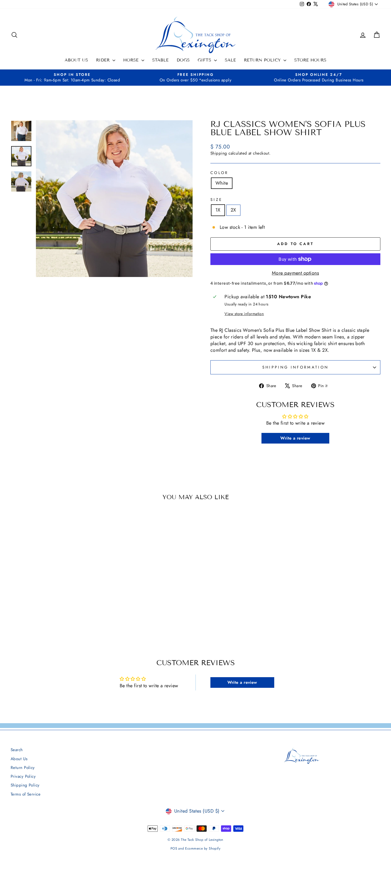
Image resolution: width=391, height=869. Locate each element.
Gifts (205, 60)
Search (17, 750)
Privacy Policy (23, 776)
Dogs (183, 60)
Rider (103, 60)
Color (219, 172)
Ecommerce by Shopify (203, 848)
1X (218, 209)
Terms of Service (25, 794)
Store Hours (310, 60)
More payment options (295, 273)
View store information (244, 313)
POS (173, 848)
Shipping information (295, 367)
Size (216, 199)
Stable (160, 60)
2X (233, 209)
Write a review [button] (295, 438)
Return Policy (263, 60)
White (221, 183)
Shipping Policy (25, 785)
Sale (230, 60)
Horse (131, 60)
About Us (76, 60)
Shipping (218, 153)
